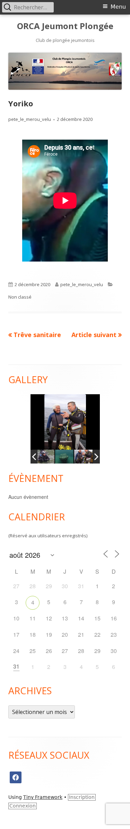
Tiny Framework (42, 797)
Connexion (22, 806)
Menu (118, 6)
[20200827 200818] (45, 457)
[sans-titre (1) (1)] (64, 456)
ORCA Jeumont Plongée (65, 26)
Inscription (82, 797)
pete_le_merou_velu (29, 119)
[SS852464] (83, 456)
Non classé (20, 297)
